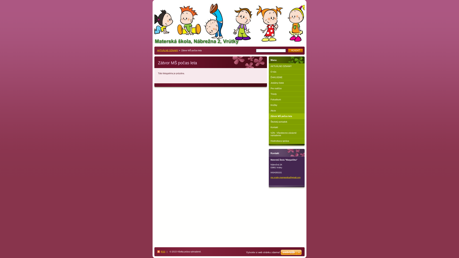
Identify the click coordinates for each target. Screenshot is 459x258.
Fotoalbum (276, 99)
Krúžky (274, 105)
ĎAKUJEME (276, 77)
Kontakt (274, 127)
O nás (273, 72)
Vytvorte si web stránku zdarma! (263, 252)
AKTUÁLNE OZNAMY (167, 50)
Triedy (274, 94)
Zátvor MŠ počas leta (281, 116)
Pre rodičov (276, 88)
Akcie (273, 110)
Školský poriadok (279, 122)
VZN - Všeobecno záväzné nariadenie (284, 134)
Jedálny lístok (277, 83)
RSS (163, 251)
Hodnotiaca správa (280, 141)
